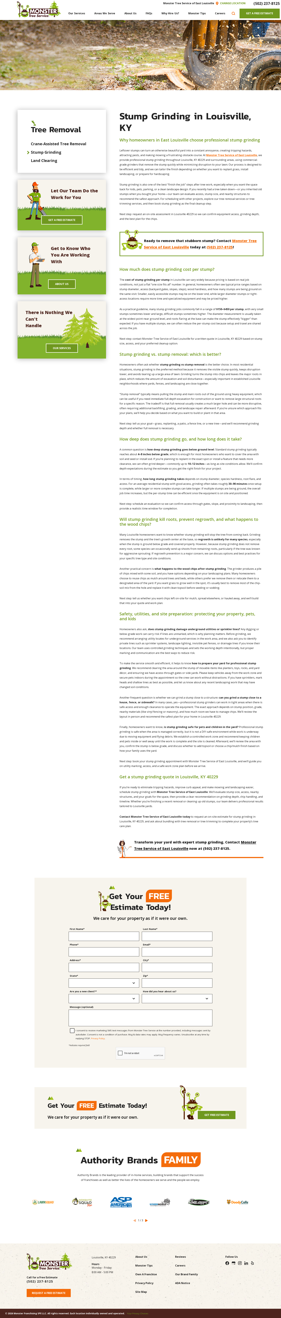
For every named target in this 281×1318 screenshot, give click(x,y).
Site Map (141, 1292)
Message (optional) (81, 1007)
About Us (61, 284)
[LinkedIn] (246, 1263)
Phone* (74, 944)
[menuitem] (77, 13)
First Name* (77, 929)
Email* (147, 944)
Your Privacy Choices (137, 1313)
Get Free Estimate (216, 1115)
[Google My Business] (233, 1263)
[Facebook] (227, 1263)
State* (74, 975)
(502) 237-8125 (267, 3)
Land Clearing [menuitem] (44, 160)
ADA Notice (182, 1283)
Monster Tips (144, 1265)
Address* (75, 960)
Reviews (180, 1257)
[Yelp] (252, 1263)
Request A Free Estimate (48, 1293)
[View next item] (146, 1220)
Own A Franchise (146, 1274)
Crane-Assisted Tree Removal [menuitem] (58, 143)
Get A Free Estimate (259, 13)
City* (146, 960)
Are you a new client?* (83, 991)
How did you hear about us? (159, 991)
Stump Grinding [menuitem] (46, 152)
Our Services (62, 348)
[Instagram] (239, 1263)
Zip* (145, 975)
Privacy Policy (98, 1038)
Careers (180, 1265)
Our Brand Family (186, 1274)
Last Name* (150, 929)
